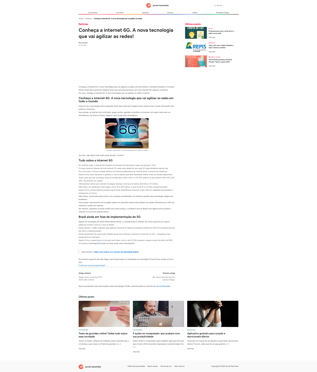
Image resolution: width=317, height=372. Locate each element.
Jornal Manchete (163, 286)
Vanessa (83, 43)
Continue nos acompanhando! (92, 265)
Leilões (194, 13)
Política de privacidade (136, 366)
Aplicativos (191, 330)
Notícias (170, 13)
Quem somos (152, 366)
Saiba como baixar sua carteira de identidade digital (116, 252)
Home (81, 18)
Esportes (145, 13)
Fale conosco (179, 366)
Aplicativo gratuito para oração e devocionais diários (206, 335)
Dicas (211, 28)
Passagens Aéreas (222, 13)
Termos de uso (166, 366)
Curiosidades (92, 13)
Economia (119, 13)
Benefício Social (214, 57)
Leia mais (212, 37)
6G (99, 243)
